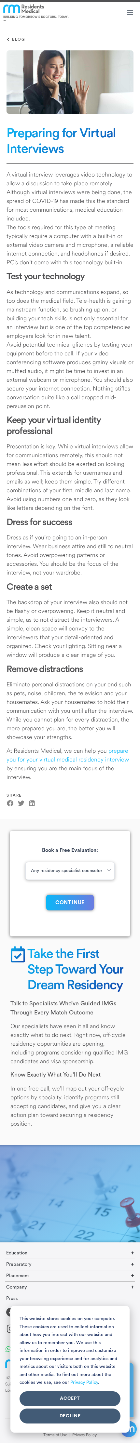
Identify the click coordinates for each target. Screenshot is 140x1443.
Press (12, 1298)
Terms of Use (55, 1434)
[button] (10, 803)
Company (16, 1287)
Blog (18, 39)
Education (16, 1253)
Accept (70, 1398)
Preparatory (19, 1264)
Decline (70, 1416)
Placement (17, 1275)
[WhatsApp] (8, 1348)
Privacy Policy (84, 1382)
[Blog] (8, 40)
